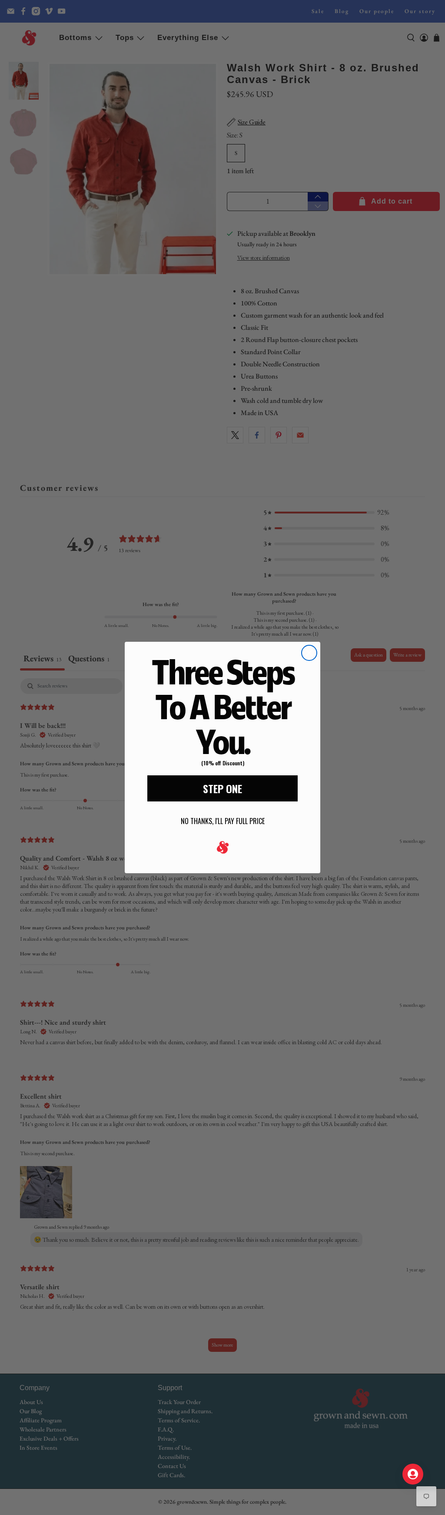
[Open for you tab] (412, 1474)
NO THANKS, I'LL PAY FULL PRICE (223, 821)
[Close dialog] (309, 652)
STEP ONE (222, 788)
